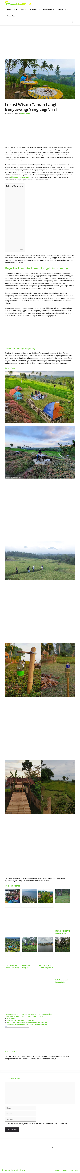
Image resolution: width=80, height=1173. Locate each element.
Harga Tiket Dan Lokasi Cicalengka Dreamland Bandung (27, 1022)
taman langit (31, 1020)
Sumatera (33, 9)
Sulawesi (61, 9)
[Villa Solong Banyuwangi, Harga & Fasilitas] (29, 898)
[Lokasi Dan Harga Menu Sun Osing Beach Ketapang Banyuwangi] (12, 898)
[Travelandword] (18, 3)
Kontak (64, 1170)
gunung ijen (20, 1020)
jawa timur (11, 1018)
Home (9, 9)
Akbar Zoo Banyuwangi (19, 177)
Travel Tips (11, 16)
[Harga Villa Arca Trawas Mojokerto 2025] (45, 898)
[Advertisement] (40, 40)
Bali (15, 9)
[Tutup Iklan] (53, 1147)
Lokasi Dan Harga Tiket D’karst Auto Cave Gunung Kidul (27, 1024)
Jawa (22, 9)
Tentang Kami (73, 1170)
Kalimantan (47, 9)
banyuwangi (11, 1020)
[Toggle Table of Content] (20, 249)
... (5, 1064)
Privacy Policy (55, 1170)
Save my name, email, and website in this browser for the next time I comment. (37, 1124)
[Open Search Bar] (72, 22)
